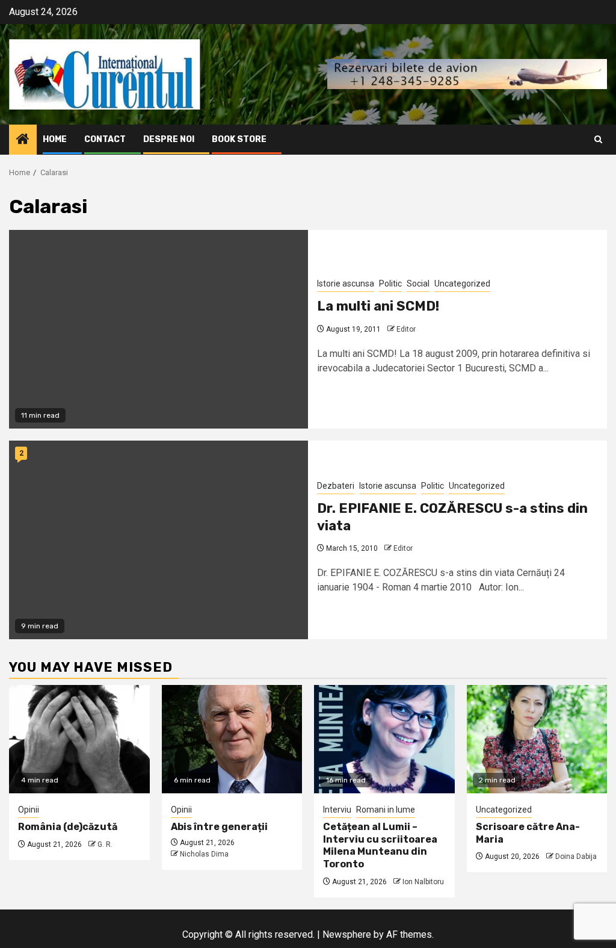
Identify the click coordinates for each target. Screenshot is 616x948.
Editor (406, 329)
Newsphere (346, 934)
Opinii (28, 809)
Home (55, 139)
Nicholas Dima (204, 854)
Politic (390, 283)
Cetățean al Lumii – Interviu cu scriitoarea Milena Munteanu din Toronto (380, 845)
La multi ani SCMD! (378, 306)
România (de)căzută (67, 826)
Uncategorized (462, 283)
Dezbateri (335, 486)
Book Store (239, 139)
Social (418, 283)
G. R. (104, 844)
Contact (105, 139)
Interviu (337, 809)
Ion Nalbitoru (423, 882)
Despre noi (168, 139)
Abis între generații (219, 826)
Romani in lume (385, 809)
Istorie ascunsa (345, 283)
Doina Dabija (576, 856)
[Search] (598, 139)
